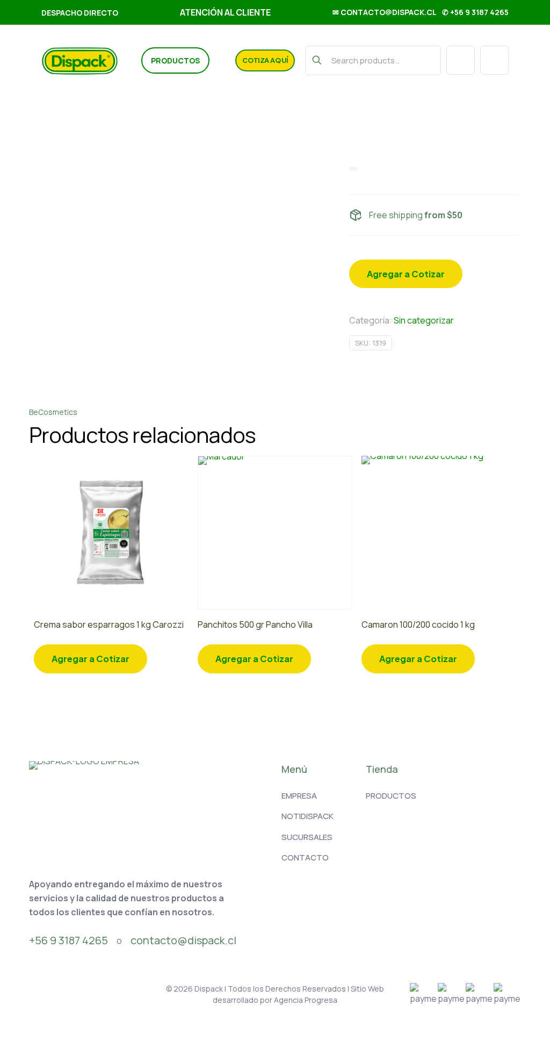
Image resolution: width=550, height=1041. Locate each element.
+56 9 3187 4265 (68, 940)
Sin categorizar (424, 320)
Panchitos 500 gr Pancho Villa (255, 624)
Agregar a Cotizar (406, 273)
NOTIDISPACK (307, 816)
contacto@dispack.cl (183, 940)
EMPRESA (299, 795)
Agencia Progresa (305, 1000)
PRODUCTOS (391, 795)
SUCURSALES (306, 837)
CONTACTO (305, 857)
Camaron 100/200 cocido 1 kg (418, 624)
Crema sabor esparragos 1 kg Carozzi (109, 624)
